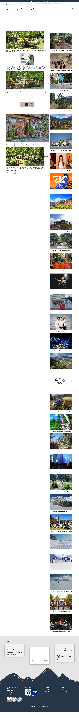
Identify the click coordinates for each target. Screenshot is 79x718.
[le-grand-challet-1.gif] (27, 100)
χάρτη (43, 168)
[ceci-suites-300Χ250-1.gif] (27, 58)
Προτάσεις (64, 695)
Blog (55, 8)
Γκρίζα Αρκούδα (9, 66)
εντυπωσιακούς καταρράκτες (43, 92)
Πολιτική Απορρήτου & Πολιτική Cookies (39, 707)
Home (52, 8)
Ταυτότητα (47, 689)
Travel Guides (64, 691)
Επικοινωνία (47, 695)
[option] (39, 654)
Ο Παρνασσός (47, 693)
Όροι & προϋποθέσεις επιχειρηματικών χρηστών (39, 706)
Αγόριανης (42, 66)
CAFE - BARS (44, 3)
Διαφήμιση (47, 691)
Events (63, 689)
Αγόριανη (8, 91)
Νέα (57, 8)
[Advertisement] (39, 21)
